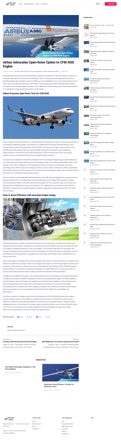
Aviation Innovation (67, 344)
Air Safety (17, 71)
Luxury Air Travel (74, 347)
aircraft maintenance (36, 71)
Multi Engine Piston (67, 426)
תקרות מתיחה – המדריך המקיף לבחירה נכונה (102, 25)
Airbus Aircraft (25, 71)
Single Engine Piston (68, 424)
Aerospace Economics (23, 344)
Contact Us (44, 4)
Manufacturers (29, 4)
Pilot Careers (19, 347)
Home (20, 4)
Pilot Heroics (28, 347)
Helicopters (65, 434)
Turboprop (65, 429)
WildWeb (12, 433)
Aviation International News (51, 71)
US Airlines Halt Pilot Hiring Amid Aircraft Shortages (20, 342)
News (37, 4)
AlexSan (10, 327)
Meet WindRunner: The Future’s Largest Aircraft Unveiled (60, 342)
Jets (63, 421)
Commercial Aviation (61, 347)
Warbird (64, 431)
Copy (48, 317)
